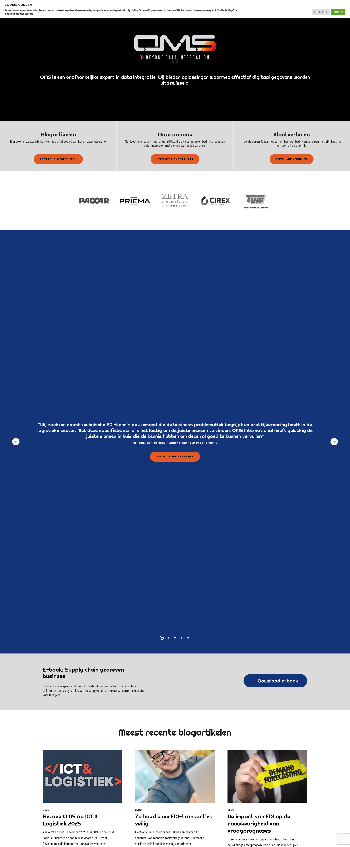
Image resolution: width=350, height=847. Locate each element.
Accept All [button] (338, 11)
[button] (58, 159)
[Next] (334, 441)
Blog (46, 810)
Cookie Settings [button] (320, 11)
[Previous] (16, 441)
